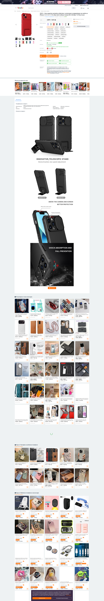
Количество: (42, 52)
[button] (16, 8)
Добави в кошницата (53, 56)
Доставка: (41, 44)
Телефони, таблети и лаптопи (26, 11)
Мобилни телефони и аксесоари (35, 11)
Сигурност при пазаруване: (42, 60)
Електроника (19, 11)
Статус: (41, 40)
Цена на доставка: (43, 50)
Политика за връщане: (42, 67)
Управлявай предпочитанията (62, 598)
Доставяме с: (42, 48)
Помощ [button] (76, 5)
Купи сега (43, 56)
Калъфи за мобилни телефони (45, 11)
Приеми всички (42, 598)
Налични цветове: (43, 23)
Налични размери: (41, 27)
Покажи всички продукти (19, 512)
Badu (15, 11)
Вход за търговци (68, 5)
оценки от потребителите (49, 16)
